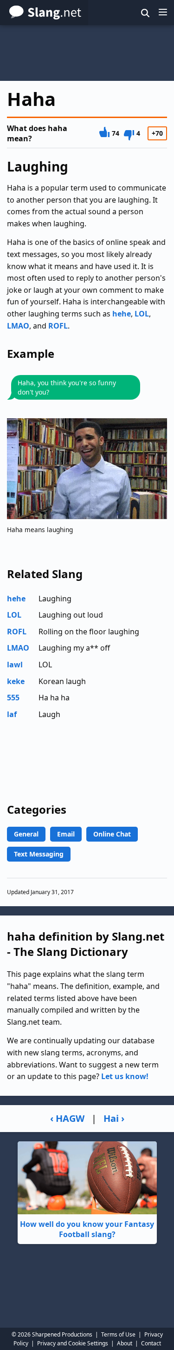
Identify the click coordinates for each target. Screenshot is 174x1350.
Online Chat (112, 834)
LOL (142, 314)
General (26, 834)
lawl (15, 664)
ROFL (58, 326)
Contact (151, 1343)
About (124, 1343)
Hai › (113, 1118)
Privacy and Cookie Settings (72, 1343)
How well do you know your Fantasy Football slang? (87, 1229)
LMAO (18, 326)
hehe (121, 314)
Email (66, 834)
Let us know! (124, 1076)
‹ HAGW (67, 1118)
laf (12, 714)
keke (16, 681)
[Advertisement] (87, 53)
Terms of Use (118, 1334)
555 (13, 697)
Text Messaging (39, 854)
